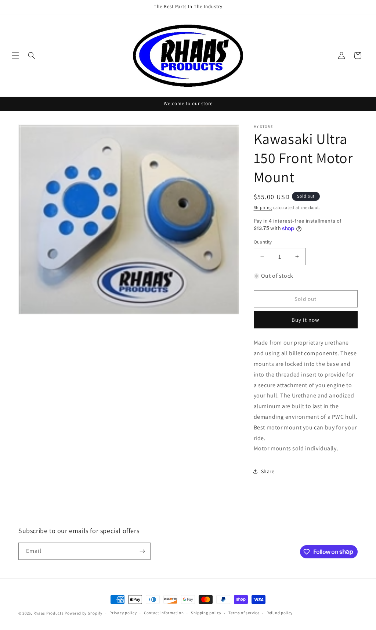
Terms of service (243, 612)
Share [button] (268, 471)
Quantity (263, 242)
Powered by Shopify (83, 613)
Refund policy (280, 612)
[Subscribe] (142, 551)
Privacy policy (123, 612)
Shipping (263, 207)
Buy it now (305, 319)
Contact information (164, 612)
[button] (15, 55)
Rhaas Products (48, 613)
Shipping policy (206, 612)
